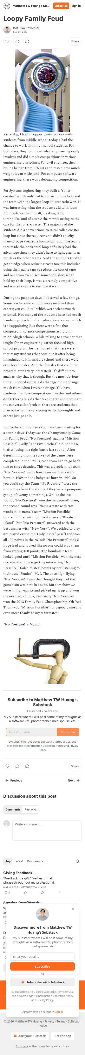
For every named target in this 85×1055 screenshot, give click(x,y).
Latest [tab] (19, 861)
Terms (61, 1021)
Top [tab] (8, 861)
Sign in (76, 6)
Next (71, 780)
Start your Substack (32, 1036)
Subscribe (61, 6)
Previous (16, 780)
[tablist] (21, 809)
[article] (42, 882)
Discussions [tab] (35, 861)
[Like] (7, 41)
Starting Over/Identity (22, 903)
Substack (22, 1046)
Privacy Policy (45, 1000)
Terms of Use (65, 992)
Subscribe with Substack (45, 982)
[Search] (77, 861)
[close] (73, 909)
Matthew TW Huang (26, 27)
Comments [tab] (13, 809)
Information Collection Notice (55, 996)
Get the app (62, 1036)
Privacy (49, 1021)
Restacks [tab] (31, 809)
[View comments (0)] (17, 41)
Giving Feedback (17, 873)
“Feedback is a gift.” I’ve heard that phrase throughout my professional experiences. (28, 880)
